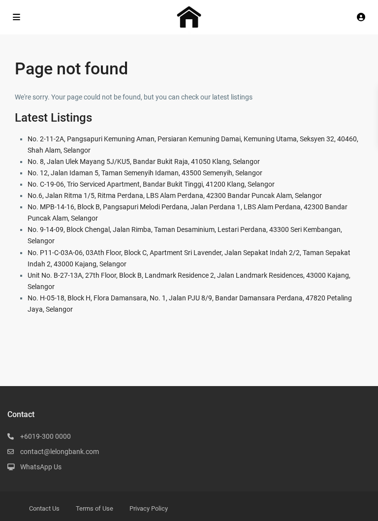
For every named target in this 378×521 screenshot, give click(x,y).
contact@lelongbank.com (59, 452)
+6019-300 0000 (45, 436)
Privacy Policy (148, 508)
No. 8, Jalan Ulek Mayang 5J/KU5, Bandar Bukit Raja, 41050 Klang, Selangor (144, 161)
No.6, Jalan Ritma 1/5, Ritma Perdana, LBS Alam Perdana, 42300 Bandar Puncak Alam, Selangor (175, 195)
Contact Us (44, 508)
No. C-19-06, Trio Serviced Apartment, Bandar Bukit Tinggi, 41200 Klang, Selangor (151, 184)
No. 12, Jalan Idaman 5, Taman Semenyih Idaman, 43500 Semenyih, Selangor (145, 173)
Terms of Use (94, 508)
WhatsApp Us (41, 467)
